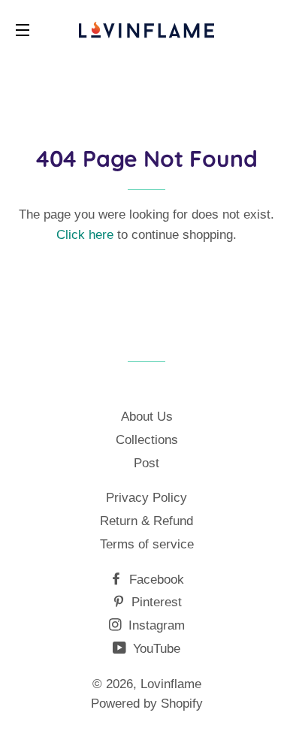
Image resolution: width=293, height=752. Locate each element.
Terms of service (147, 544)
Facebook (154, 579)
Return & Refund (146, 521)
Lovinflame (170, 684)
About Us (147, 416)
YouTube (154, 649)
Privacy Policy (146, 498)
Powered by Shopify (147, 703)
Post (146, 463)
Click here (84, 235)
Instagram (155, 625)
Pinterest (155, 602)
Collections (147, 440)
